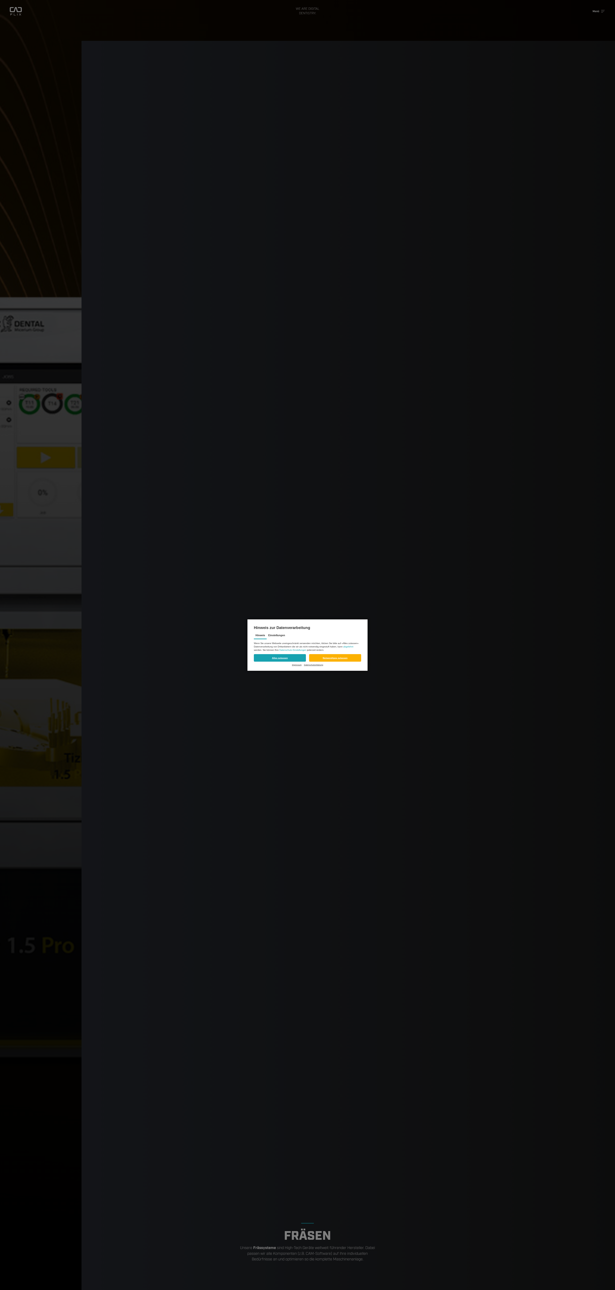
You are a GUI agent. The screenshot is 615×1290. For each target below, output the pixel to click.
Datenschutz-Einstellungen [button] (292, 650)
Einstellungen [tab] (276, 635)
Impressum (297, 665)
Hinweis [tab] (260, 635)
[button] (280, 658)
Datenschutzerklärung (313, 665)
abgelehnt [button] (348, 646)
